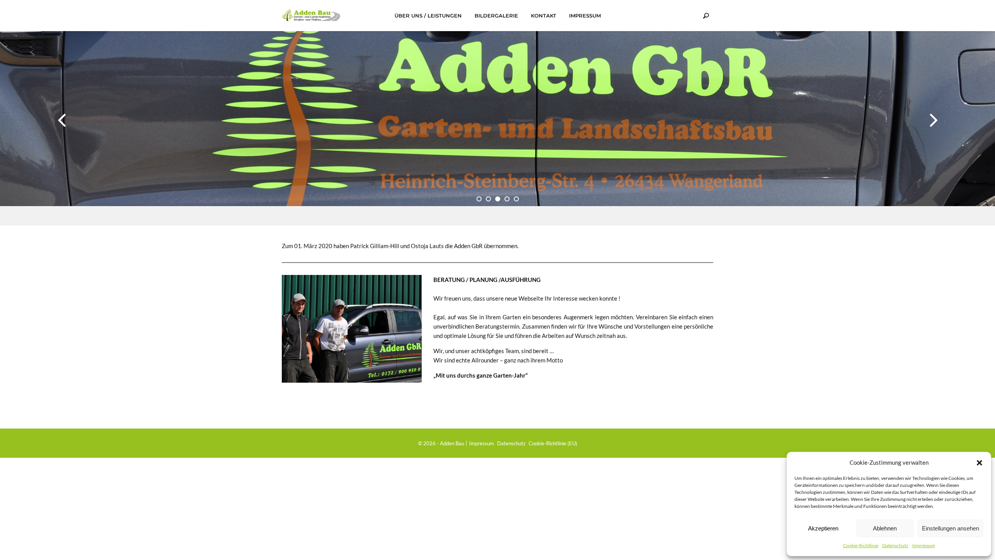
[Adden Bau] (311, 15)
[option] (497, 128)
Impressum (923, 545)
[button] (979, 462)
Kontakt (543, 15)
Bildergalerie (496, 15)
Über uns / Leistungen (428, 15)
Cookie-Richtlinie (860, 545)
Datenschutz (895, 545)
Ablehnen (885, 528)
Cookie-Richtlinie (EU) (553, 443)
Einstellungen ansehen (950, 528)
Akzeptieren (823, 528)
